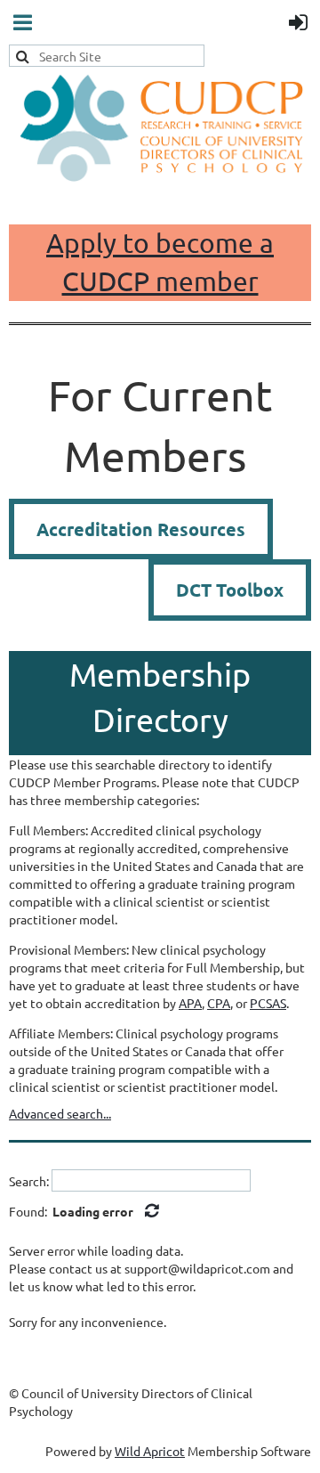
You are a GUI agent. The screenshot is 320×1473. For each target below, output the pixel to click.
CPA (218, 1003)
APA (190, 1003)
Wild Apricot (150, 1451)
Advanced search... (60, 1113)
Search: (29, 1181)
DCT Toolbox (230, 589)
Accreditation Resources (140, 529)
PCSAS (268, 1003)
